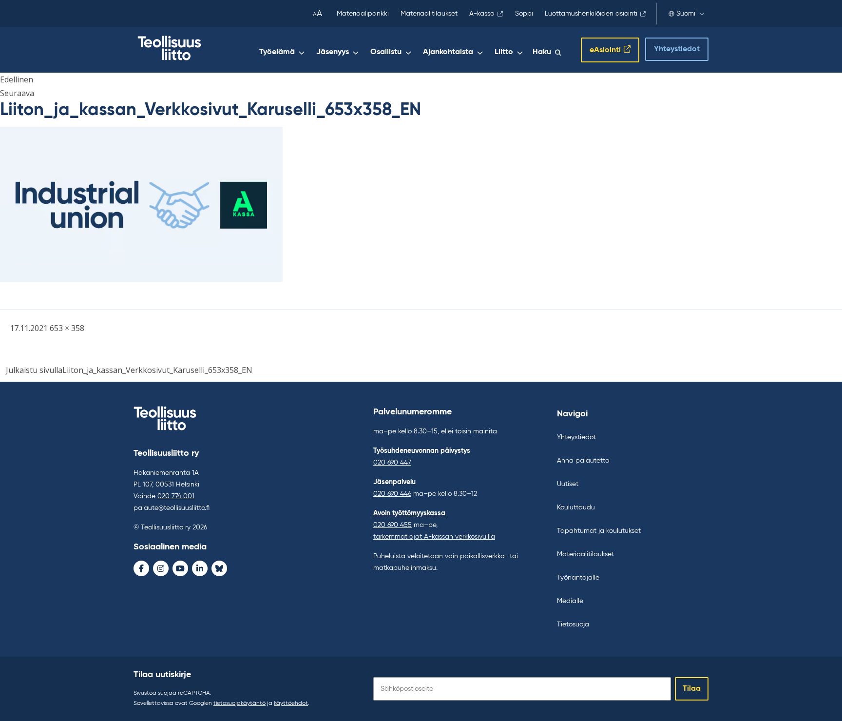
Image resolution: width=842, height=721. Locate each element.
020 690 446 (392, 493)
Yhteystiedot (677, 49)
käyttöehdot (291, 703)
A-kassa (482, 13)
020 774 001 (175, 496)
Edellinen (16, 79)
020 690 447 (392, 462)
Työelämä (277, 52)
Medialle (570, 601)
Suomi (685, 13)
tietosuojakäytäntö (239, 703)
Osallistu (386, 52)
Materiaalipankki (363, 13)
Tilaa (692, 689)
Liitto (504, 52)
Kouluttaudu (576, 507)
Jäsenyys (332, 52)
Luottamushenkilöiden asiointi (591, 13)
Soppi (524, 13)
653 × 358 (67, 328)
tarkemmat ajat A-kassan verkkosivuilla (434, 536)
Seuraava (17, 93)
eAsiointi (605, 50)
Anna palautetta (583, 460)
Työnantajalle (578, 577)
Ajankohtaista (448, 52)
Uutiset (567, 484)
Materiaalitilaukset (429, 13)
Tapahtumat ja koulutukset (599, 530)
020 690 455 (392, 525)
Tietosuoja (573, 624)
